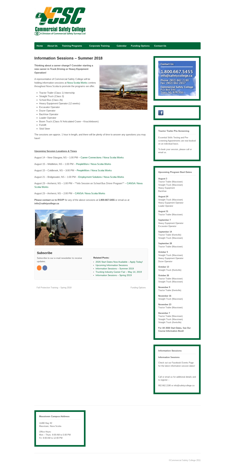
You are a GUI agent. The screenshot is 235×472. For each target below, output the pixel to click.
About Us (52, 45)
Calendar (121, 45)
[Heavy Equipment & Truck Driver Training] (60, 34)
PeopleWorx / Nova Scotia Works (94, 164)
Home (40, 45)
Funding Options (140, 45)
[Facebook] (45, 268)
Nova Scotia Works (77, 82)
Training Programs (72, 45)
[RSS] (39, 268)
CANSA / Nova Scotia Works (90, 193)
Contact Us (160, 45)
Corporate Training (99, 45)
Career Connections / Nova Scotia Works (102, 157)
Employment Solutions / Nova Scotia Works (101, 177)
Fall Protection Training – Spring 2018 (53, 288)
